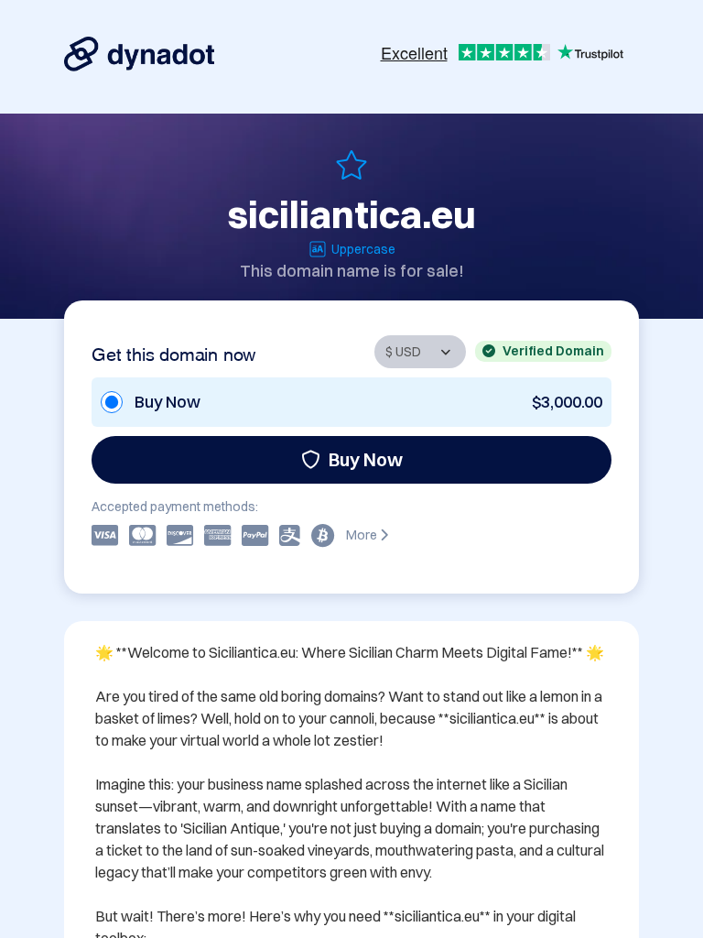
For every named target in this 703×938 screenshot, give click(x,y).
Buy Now (366, 459)
